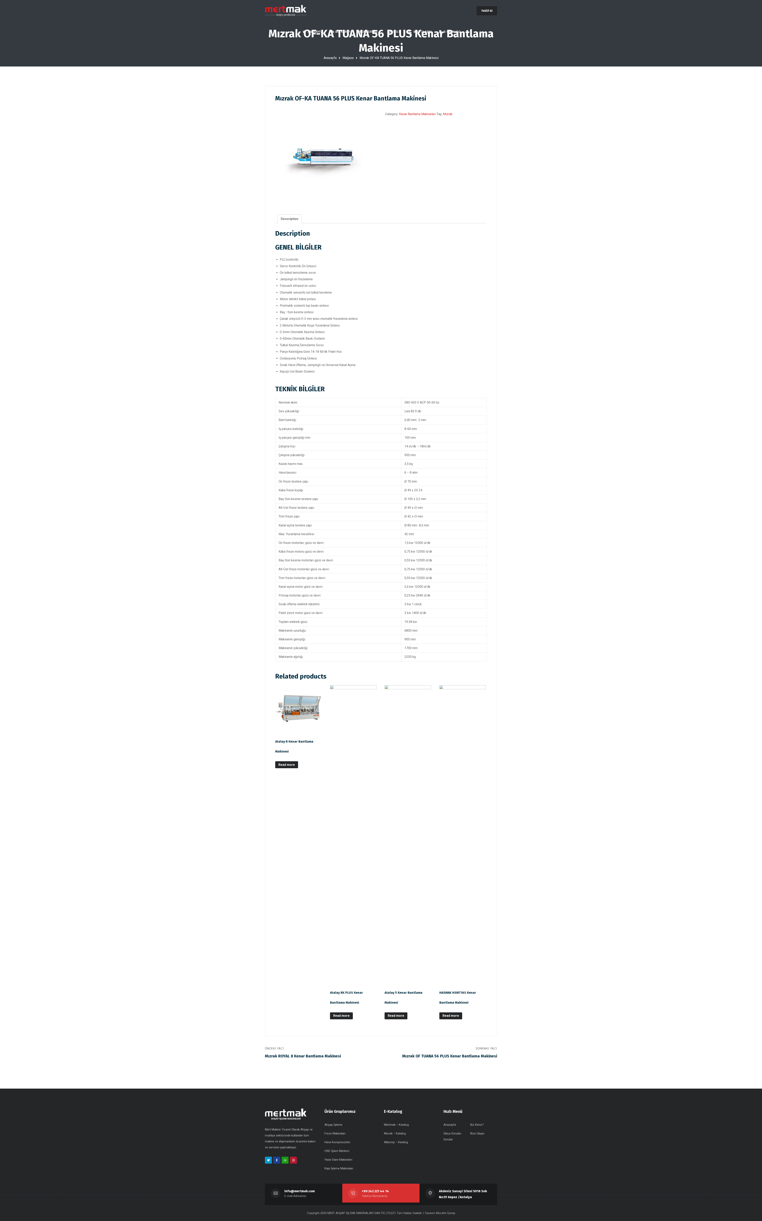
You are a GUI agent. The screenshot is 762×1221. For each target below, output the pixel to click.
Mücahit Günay (445, 1213)
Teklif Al (487, 11)
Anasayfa (330, 58)
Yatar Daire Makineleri (338, 1159)
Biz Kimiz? (477, 1125)
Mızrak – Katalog (395, 1133)
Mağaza (348, 58)
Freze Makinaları (334, 1133)
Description (289, 219)
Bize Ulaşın (477, 1133)
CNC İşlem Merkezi (336, 1151)
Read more (286, 765)
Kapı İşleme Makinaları (338, 1168)
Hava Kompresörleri (337, 1142)
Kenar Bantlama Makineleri (417, 114)
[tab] (289, 218)
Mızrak (447, 114)
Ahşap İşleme (333, 1125)
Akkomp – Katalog (396, 1142)
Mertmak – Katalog (396, 1125)
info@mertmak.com (299, 1191)
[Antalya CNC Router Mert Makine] (286, 10)
